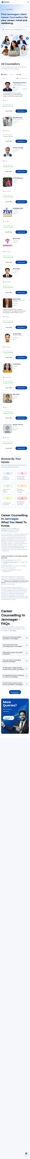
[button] (3, 78)
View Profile (8, 111)
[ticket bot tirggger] (26, 1153)
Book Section (21, 111)
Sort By (11, 74)
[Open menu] (28, 2)
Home (3, 9)
